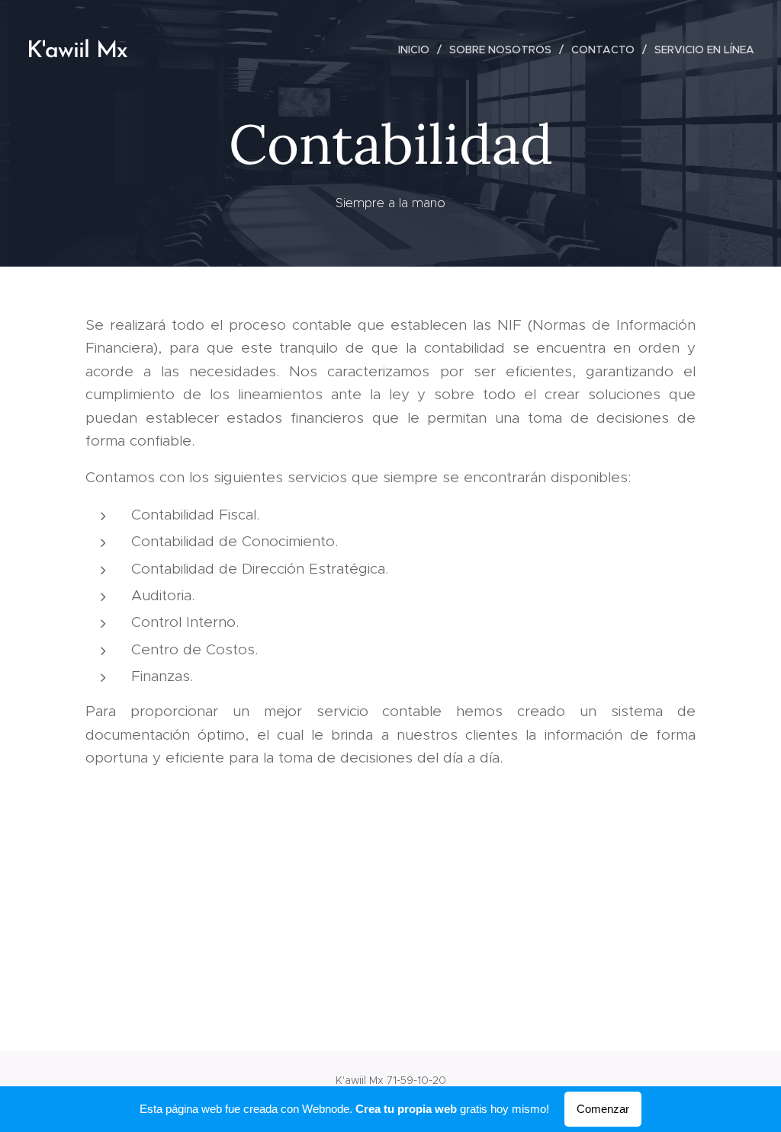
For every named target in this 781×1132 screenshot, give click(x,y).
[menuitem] (418, 49)
